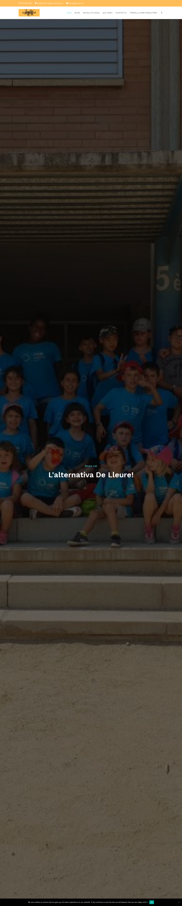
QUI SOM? (108, 13)
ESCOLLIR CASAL (91, 13)
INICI (69, 13)
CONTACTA (121, 13)
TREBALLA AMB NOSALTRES (143, 13)
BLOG (77, 13)
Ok (152, 902)
